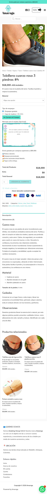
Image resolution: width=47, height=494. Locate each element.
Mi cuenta (6, 469)
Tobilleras (34, 203)
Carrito (5, 471)
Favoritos (6, 477)
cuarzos (30, 206)
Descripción (6, 215)
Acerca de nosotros (10, 466)
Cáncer (20, 203)
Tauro (20, 71)
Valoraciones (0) (8, 219)
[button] (9, 188)
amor (10, 206)
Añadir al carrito (20, 182)
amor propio (15, 206)
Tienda (9, 71)
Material (5, 96)
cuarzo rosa (23, 206)
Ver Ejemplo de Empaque (11, 117)
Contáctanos (7, 474)
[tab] (23, 215)
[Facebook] (26, 10)
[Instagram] (29, 10)
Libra (24, 203)
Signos (15, 71)
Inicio (4, 71)
